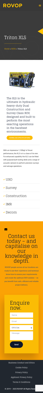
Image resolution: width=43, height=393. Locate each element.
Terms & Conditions (21, 382)
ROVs (13, 48)
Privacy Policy (21, 372)
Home (7, 48)
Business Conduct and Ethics (21, 362)
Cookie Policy (21, 367)
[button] (40, 5)
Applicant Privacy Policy (21, 377)
